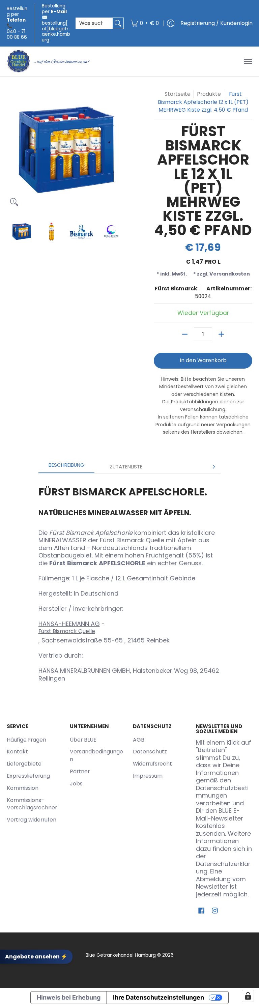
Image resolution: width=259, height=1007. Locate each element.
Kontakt (17, 751)
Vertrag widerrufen (31, 820)
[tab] (66, 467)
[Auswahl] (221, 334)
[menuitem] (144, 23)
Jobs (76, 783)
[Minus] (185, 334)
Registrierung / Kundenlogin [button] (216, 23)
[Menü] (247, 61)
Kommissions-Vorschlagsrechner (32, 804)
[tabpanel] (129, 581)
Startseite (178, 94)
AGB (138, 740)
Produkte (209, 94)
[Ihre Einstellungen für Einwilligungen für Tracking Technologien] (248, 996)
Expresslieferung (28, 776)
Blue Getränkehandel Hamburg (121, 955)
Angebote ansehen (36, 956)
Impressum (148, 776)
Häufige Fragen (26, 740)
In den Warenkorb (203, 360)
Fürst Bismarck (176, 288)
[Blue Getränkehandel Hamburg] (49, 61)
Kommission (22, 788)
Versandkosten (229, 273)
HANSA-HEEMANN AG (69, 624)
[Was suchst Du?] (118, 23)
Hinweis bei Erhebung (68, 997)
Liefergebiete (24, 764)
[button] (201, 911)
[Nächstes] (213, 466)
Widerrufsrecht (152, 764)
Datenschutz (150, 751)
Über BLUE (83, 740)
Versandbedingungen (96, 755)
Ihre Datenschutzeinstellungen (158, 997)
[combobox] (94, 23)
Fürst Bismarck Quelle (66, 631)
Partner (80, 771)
